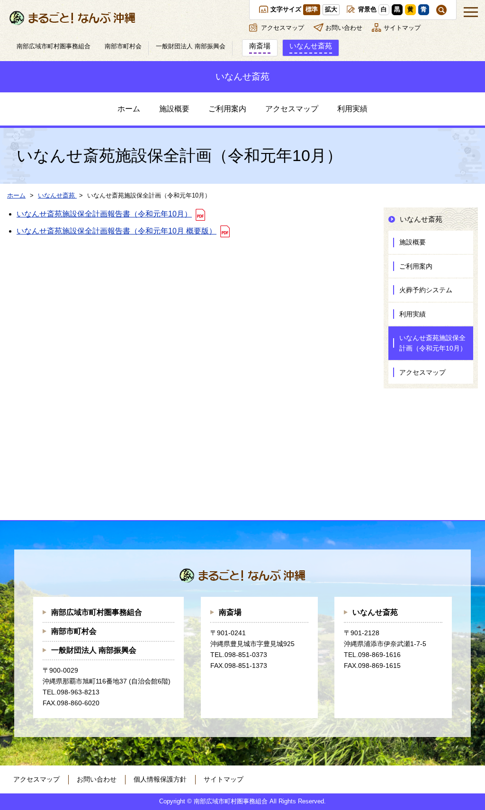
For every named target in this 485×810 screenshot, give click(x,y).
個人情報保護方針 (160, 779)
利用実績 (352, 109)
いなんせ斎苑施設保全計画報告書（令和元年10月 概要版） (116, 231)
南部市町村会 (74, 631)
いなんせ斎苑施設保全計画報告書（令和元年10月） (104, 214)
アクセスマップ (282, 27)
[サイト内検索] (441, 10)
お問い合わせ (343, 27)
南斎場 (230, 612)
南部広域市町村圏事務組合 (96, 612)
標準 (311, 9)
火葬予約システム (425, 290)
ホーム (128, 109)
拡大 (331, 9)
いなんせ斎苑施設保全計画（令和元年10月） (433, 343)
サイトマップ (402, 27)
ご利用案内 (227, 109)
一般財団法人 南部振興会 (93, 650)
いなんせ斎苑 (375, 612)
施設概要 (174, 109)
